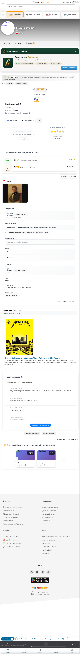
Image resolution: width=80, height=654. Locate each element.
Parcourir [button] (23, 652)
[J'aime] (26, 644)
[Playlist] (77, 644)
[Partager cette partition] (39, 120)
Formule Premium (47, 517)
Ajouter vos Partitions (49, 511)
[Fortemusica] (32, 593)
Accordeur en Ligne (48, 540)
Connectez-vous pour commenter (20, 382)
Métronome (45, 553)
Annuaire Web (46, 543)
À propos (7, 43)
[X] (43, 572)
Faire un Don (46, 521)
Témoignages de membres (12, 514)
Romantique (11, 252)
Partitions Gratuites (12, 536)
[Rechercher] (74, 7)
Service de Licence (48, 514)
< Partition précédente (32, 433)
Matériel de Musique (13, 546)
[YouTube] (37, 572)
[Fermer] (75, 51)
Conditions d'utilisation (10, 517)
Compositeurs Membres (50, 507)
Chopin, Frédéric (21, 83)
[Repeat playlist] (57, 643)
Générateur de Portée (49, 546)
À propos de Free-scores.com (13, 507)
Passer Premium (69, 68)
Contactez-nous (8, 511)
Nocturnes (10, 258)
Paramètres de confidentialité (13, 524)
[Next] (51, 643)
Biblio (40, 652)
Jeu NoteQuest (47, 550)
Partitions (18, 43)
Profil (72, 652)
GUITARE (9, 83)
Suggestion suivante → (12, 313)
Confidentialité (8, 521)
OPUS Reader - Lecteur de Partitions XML (56, 536)
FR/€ (76, 1)
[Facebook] (31, 572)
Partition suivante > (49, 433)
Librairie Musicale (12, 540)
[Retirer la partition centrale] (66, 638)
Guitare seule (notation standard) (17, 242)
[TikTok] (48, 572)
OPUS (56, 652)
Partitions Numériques (13, 543)
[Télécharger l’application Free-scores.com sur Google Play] (40, 580)
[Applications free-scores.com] (3, 14)
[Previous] (40, 643)
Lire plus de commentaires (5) (40, 425)
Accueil (8, 652)
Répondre (15, 393)
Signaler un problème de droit (67, 439)
